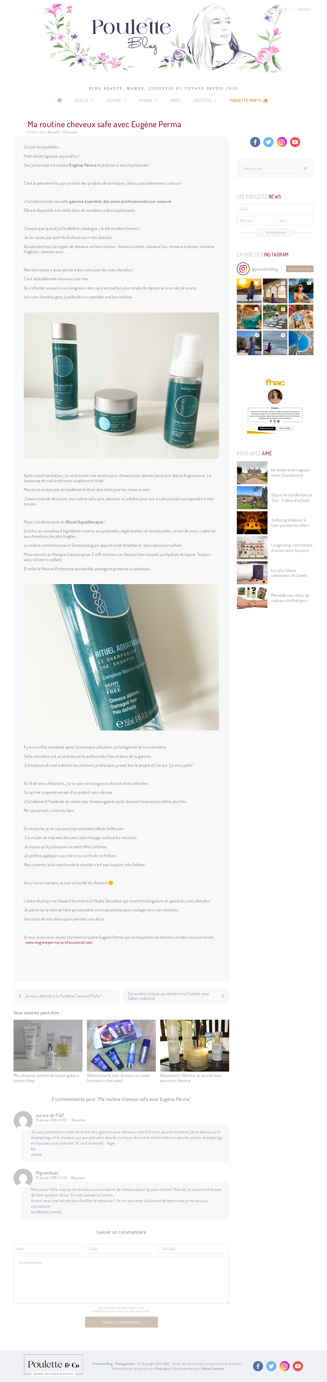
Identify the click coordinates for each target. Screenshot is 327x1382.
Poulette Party (245, 100)
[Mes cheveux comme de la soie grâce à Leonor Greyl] (48, 1046)
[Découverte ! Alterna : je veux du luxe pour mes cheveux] (194, 1046)
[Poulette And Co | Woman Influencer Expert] (53, 1375)
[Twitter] (268, 142)
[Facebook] (255, 142)
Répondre (78, 1120)
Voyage (114, 100)
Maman (146, 100)
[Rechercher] (305, 168)
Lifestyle (202, 100)
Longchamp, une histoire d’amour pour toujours (292, 547)
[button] (249, 290)
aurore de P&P (50, 1115)
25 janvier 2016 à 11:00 (51, 1120)
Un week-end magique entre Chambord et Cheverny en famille (290, 472)
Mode (176, 100)
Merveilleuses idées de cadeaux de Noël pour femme (290, 598)
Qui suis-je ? (279, 9)
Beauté (82, 100)
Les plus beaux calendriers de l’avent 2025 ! (289, 573)
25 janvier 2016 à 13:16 (51, 1178)
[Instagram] (282, 142)
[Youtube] (295, 142)
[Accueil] (59, 100)
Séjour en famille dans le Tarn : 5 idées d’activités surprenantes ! (292, 497)
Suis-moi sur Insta (299, 269)
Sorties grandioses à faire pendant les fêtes (290, 522)
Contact (305, 9)
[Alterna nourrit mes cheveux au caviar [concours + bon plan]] (121, 1046)
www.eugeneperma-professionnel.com (59, 942)
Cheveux (70, 132)
